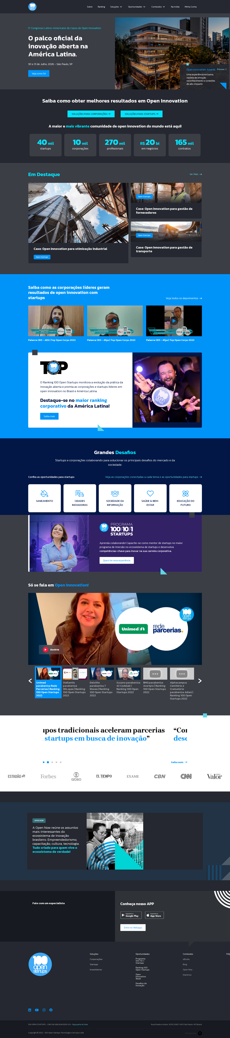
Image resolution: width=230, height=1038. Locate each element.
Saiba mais (37, 81)
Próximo (221, 67)
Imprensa (187, 974)
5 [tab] (60, 762)
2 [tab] (48, 762)
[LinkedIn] (29, 1010)
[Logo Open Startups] (32, 6)
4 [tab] (56, 762)
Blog (185, 964)
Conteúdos (156, 6)
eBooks (186, 959)
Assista (54, 649)
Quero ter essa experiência (116, 560)
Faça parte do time (80, 1024)
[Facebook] (51, 1010)
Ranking (101, 6)
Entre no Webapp (133, 927)
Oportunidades (135, 6)
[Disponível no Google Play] (131, 915)
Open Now (187, 969)
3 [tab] (52, 762)
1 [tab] (43, 762)
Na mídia (175, 6)
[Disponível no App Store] (156, 915)
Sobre (90, 6)
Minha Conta (191, 6)
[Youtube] (37, 1010)
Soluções (114, 6)
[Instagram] (44, 1010)
